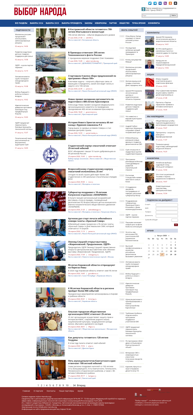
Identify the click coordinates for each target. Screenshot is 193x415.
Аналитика (153, 158)
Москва (111, 257)
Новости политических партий (94, 257)
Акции (150, 74)
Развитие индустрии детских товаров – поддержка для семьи (131, 107)
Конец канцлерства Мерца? (130, 60)
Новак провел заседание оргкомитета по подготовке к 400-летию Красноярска (91, 100)
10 (67, 385)
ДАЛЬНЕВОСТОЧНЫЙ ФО (92, 63)
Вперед (81, 385)
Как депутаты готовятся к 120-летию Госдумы (88, 338)
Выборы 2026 (36, 23)
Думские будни (88, 348)
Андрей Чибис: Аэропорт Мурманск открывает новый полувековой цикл (131, 129)
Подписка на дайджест (159, 200)
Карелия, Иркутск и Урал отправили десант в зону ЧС (130, 368)
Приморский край (110, 63)
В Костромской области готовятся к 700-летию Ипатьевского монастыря (90, 30)
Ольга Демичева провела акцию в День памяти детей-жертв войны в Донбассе (166, 93)
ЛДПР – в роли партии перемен (129, 216)
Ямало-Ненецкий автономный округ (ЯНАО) (99, 91)
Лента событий (129, 30)
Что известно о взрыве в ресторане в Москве (131, 118)
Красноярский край (89, 114)
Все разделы (21, 23)
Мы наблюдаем (155, 116)
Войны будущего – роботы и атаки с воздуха (130, 276)
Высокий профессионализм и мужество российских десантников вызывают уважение (131, 251)
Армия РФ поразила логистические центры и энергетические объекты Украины (131, 95)
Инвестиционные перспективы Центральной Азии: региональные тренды (165, 188)
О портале (38, 391)
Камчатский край (89, 378)
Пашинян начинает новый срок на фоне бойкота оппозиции (131, 224)
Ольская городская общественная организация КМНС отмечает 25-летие (89, 313)
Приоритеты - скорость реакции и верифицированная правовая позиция (165, 134)
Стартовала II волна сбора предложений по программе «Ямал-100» (92, 77)
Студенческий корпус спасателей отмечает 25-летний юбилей (92, 147)
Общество (124, 23)
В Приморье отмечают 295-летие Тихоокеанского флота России (86, 54)
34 (74, 385)
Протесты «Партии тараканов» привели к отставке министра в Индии (165, 104)
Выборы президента (72, 23)
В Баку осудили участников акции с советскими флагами (164, 81)
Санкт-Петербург (88, 276)
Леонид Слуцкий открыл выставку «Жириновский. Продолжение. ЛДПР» (89, 243)
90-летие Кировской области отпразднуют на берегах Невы (91, 266)
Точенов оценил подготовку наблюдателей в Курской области (167, 146)
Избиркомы (101, 23)
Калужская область (108, 212)
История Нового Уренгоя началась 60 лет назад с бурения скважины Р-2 (90, 123)
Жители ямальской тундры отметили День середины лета (131, 83)
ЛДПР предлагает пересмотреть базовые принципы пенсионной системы (131, 331)
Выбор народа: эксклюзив (78, 159)
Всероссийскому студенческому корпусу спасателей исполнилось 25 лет (90, 170)
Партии (113, 23)
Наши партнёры (66, 391)
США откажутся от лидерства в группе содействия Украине (131, 151)
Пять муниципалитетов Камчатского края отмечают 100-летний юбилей (91, 362)
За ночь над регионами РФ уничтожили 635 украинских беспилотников (129, 236)
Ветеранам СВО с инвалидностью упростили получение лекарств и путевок (131, 357)
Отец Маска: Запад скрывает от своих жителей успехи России (130, 39)
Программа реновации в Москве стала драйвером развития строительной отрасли (131, 164)
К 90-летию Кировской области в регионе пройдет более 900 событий (91, 289)
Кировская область (104, 276)
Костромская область (90, 40)
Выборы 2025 (52, 23)
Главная (26, 391)
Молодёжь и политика (91, 184)
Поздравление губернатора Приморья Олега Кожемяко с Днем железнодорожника (131, 205)
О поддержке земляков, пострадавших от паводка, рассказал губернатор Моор (130, 191)
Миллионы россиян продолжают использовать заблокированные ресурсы (131, 71)
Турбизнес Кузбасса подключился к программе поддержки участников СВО (131, 317)
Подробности (23, 30)
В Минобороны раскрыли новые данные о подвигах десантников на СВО (131, 141)
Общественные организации (93, 329)
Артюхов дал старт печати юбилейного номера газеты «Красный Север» (90, 219)
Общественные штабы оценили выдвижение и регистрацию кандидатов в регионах (167, 123)
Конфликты (154, 23)
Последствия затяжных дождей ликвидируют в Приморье (130, 51)
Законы (88, 23)
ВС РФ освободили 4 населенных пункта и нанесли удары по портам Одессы (166, 51)
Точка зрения (138, 23)
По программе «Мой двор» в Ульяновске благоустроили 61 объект (131, 344)
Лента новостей (74, 40)
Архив (80, 391)
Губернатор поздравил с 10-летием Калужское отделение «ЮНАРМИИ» (88, 193)
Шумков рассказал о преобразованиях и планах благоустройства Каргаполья (131, 303)
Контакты (51, 391)
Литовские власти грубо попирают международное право (130, 265)
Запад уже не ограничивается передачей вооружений (165, 63)
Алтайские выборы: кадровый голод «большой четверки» (164, 165)
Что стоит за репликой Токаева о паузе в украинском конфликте (165, 176)
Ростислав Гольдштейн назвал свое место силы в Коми (131, 178)
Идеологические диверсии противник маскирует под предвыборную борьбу (129, 288)
